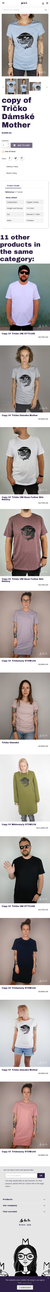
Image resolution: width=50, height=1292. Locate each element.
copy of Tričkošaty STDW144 (19, 661)
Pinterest (21, 158)
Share (9, 158)
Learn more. (27, 1283)
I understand (25, 1287)
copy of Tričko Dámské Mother (20, 415)
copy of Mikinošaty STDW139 (19, 824)
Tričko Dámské (10, 743)
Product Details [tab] (13, 185)
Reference (9, 192)
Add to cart (21, 145)
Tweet (15, 158)
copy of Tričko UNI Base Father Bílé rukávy (22, 498)
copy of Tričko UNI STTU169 (18, 334)
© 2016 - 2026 (25, 1225)
